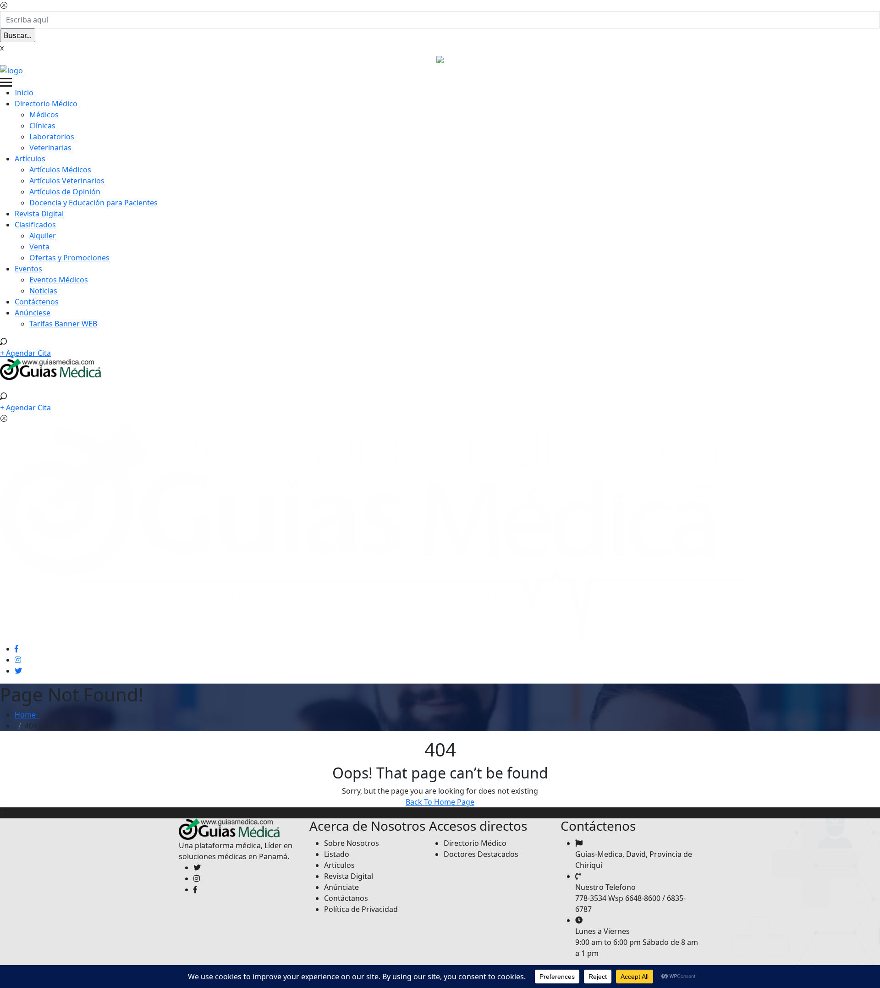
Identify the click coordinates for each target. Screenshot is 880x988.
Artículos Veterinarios (66, 181)
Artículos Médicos (60, 170)
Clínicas (42, 126)
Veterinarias (50, 148)
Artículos (30, 159)
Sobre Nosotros (351, 843)
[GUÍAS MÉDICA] (11, 70)
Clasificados (35, 225)
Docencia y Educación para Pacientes (93, 203)
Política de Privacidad (361, 909)
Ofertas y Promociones (69, 258)
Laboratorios (51, 137)
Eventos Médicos (58, 280)
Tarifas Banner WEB (63, 324)
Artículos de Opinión (64, 192)
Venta (39, 247)
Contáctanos (346, 898)
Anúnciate (341, 887)
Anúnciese (32, 313)
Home (27, 715)
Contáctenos (37, 302)
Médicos (44, 115)
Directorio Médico (46, 104)
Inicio (24, 93)
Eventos (28, 269)
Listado (336, 854)
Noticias (43, 291)
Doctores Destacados (481, 854)
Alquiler (42, 236)
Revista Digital (39, 214)
